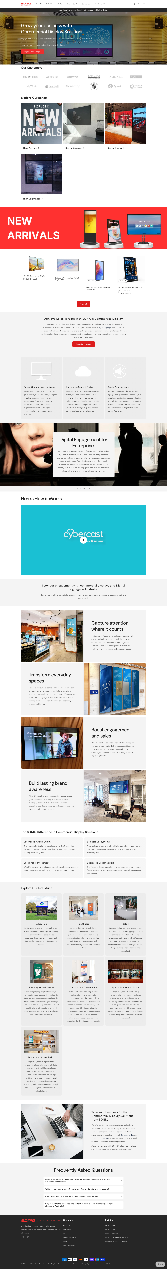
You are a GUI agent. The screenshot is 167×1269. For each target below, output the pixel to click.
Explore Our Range (32, 51)
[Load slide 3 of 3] (84, 489)
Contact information (97, 1264)
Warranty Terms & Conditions (116, 1241)
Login (65, 1241)
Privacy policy (62, 1264)
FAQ (64, 1233)
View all (83, 304)
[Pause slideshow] (95, 488)
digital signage (105, 327)
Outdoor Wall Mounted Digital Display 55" (67, 279)
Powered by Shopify (50, 1264)
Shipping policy (110, 1264)
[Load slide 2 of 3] (80, 489)
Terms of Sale (110, 1229)
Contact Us (67, 1229)
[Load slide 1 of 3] (77, 489)
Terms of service (73, 1264)
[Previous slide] (71, 488)
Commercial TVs (127, 1135)
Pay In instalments (69, 1237)
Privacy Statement (111, 1233)
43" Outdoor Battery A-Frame (130, 287)
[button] (39, 3)
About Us (66, 1225)
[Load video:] (83, 540)
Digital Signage (73, 148)
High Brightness (31, 198)
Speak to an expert (83, 344)
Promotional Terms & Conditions (117, 1237)
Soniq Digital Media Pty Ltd (35, 1264)
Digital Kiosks (114, 148)
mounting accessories (100, 1138)
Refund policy (85, 1264)
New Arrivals (30, 148)
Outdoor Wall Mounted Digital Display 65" (98, 288)
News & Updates (69, 1245)
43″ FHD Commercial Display (34, 276)
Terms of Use (110, 1225)
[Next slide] (89, 488)
